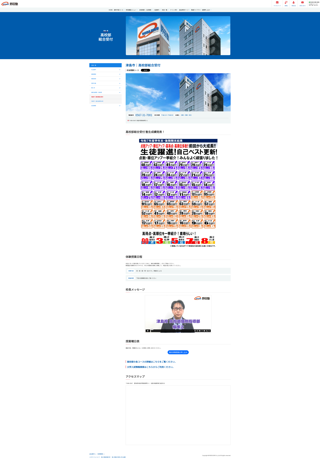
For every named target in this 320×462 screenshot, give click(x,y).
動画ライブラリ (196, 10)
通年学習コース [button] (119, 10)
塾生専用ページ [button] (184, 10)
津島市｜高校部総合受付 (97, 97)
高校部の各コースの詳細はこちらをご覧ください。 (152, 361)
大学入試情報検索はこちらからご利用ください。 (151, 367)
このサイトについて (94, 457)
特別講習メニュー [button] (131, 10)
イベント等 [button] (173, 10)
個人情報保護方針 (105, 457)
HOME (111, 10)
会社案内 (92, 454)
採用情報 (100, 454)
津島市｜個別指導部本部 (97, 101)
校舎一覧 (93, 65)
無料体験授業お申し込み (178, 352)
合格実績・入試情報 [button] (145, 10)
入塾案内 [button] (157, 10)
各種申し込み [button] (206, 10)
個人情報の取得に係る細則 (119, 457)
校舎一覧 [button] (165, 10)
